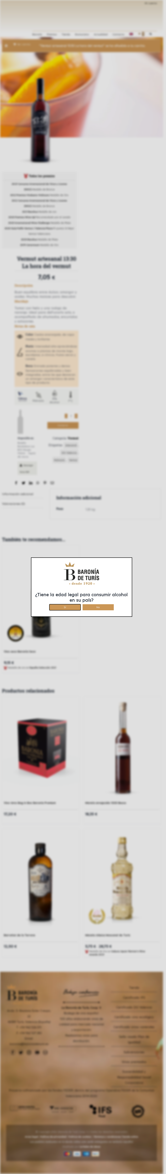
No (98, 606)
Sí (65, 606)
